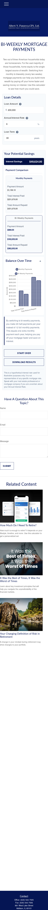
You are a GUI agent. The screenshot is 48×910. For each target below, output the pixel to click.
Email (2, 424)
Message (4, 441)
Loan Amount (12, 103)
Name (3, 408)
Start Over (24, 353)
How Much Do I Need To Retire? (18, 525)
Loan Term (11, 131)
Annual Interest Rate (15, 117)
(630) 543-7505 (27, 899)
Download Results (24, 362)
